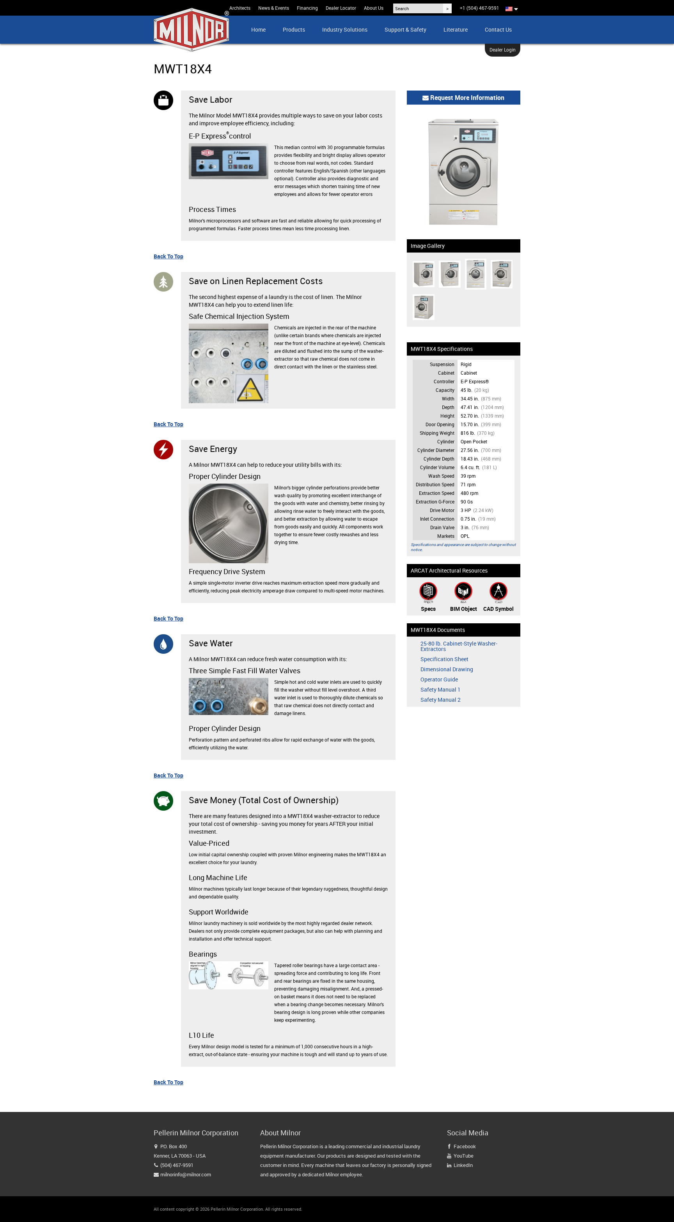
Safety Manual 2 (440, 700)
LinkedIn (463, 1165)
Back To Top (168, 256)
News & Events (273, 8)
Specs (428, 608)
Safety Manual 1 (440, 689)
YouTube (464, 1155)
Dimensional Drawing (446, 669)
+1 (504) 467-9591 (479, 8)
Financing (307, 8)
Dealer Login (503, 49)
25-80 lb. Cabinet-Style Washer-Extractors (458, 646)
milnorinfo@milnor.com (185, 1174)
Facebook (465, 1146)
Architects (239, 8)
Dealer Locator (341, 8)
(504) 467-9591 (176, 1165)
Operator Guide (439, 679)
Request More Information (466, 97)
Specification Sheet (444, 659)
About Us (373, 8)
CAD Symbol (498, 608)
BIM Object (463, 608)
